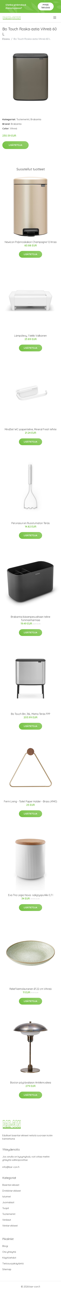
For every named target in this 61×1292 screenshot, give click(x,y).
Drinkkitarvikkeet (11, 1190)
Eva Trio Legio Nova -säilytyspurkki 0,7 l (30, 895)
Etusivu (6, 38)
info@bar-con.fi (10, 1167)
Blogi (5, 1246)
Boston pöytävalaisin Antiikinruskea (30, 1082)
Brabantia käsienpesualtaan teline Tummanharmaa (30, 618)
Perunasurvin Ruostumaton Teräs (30, 523)
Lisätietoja (15, 145)
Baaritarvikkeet (10, 1184)
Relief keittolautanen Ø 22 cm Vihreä (30, 988)
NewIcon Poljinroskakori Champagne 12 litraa (30, 242)
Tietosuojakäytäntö (13, 1263)
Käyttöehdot (9, 1257)
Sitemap (6, 1269)
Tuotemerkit (22, 119)
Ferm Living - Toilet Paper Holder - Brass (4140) (30, 801)
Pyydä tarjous (45, 6)
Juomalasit (8, 1202)
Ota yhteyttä (9, 1251)
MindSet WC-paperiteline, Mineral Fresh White (30, 429)
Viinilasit (6, 1219)
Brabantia (35, 119)
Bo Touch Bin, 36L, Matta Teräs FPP (30, 713)
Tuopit (5, 1208)
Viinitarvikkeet (10, 1225)
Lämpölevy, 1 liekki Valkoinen (30, 335)
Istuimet (6, 1196)
